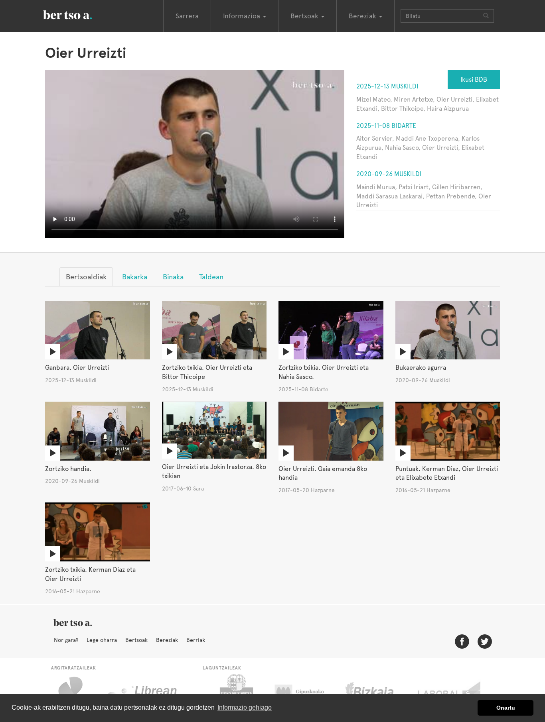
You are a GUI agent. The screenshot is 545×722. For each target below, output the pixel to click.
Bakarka (134, 277)
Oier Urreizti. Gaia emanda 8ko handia (322, 473)
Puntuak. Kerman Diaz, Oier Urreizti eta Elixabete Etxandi (446, 473)
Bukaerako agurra (420, 367)
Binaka (173, 277)
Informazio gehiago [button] (244, 707)
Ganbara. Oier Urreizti (77, 367)
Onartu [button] (505, 707)
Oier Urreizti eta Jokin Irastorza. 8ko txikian (214, 471)
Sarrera (187, 16)
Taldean (211, 277)
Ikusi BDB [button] (473, 79)
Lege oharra (102, 640)
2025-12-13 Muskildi (387, 86)
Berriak (195, 640)
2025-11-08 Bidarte (386, 125)
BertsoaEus (79, 14)
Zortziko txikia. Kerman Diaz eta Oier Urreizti (90, 574)
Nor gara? (66, 640)
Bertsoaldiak (86, 277)
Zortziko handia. (68, 469)
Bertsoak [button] (305, 16)
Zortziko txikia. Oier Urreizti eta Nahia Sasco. (323, 372)
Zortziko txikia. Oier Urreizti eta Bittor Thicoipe (207, 372)
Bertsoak (136, 640)
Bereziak (167, 640)
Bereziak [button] (363, 16)
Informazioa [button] (242, 16)
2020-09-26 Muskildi (389, 174)
